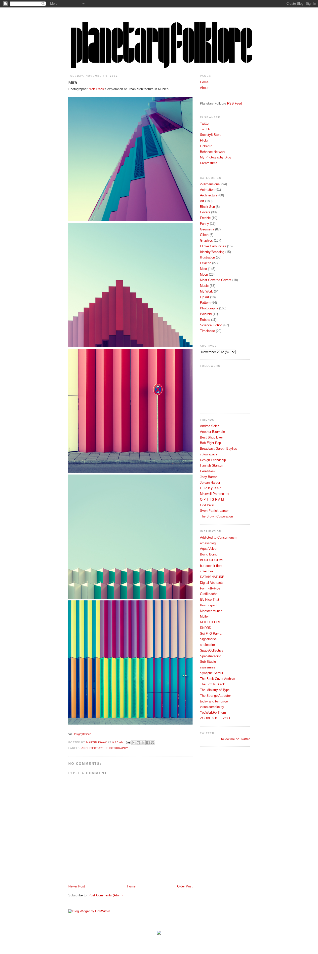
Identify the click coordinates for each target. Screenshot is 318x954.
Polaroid (206, 314)
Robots (205, 320)
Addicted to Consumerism (218, 537)
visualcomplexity (212, 707)
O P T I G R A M (212, 499)
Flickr (204, 140)
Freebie (205, 218)
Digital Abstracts (212, 583)
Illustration (207, 257)
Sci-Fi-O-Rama (210, 633)
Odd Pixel (207, 505)
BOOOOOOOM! (211, 560)
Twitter (204, 123)
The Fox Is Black (212, 684)
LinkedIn (206, 146)
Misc (203, 269)
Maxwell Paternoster (214, 494)
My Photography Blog (215, 157)
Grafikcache (208, 594)
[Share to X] (143, 742)
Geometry (207, 229)
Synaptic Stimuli (212, 673)
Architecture (92, 748)
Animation (207, 189)
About (204, 88)
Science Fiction (211, 325)
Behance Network (212, 152)
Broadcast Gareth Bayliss (218, 448)
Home (131, 886)
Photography (117, 748)
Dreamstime (208, 163)
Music (204, 286)
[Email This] (133, 742)
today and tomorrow (214, 701)
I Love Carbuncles (213, 246)
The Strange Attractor (215, 695)
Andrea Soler (209, 426)
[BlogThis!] (138, 742)
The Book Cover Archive (217, 679)
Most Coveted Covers (215, 280)
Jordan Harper (210, 482)
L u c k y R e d (210, 488)
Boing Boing (208, 554)
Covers (205, 212)
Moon (204, 274)
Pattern (205, 302)
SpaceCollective (211, 650)
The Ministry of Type (215, 690)
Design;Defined (82, 734)
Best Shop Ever (211, 437)
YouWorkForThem (213, 712)
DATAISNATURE (212, 577)
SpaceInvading (210, 656)
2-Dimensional (210, 184)
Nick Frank (96, 89)
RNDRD (205, 628)
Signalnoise (208, 639)
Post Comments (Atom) (105, 895)
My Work (206, 291)
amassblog (208, 543)
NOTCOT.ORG (210, 622)
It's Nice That (209, 599)
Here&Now (207, 471)
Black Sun (207, 207)
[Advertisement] (220, 826)
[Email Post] (128, 742)
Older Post (185, 886)
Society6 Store (210, 135)
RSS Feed (234, 103)
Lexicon (205, 263)
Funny (204, 223)
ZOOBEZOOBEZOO (215, 718)
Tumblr (205, 129)
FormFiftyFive (210, 588)
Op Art (204, 297)
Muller (204, 616)
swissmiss (207, 667)
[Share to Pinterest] (152, 742)
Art (202, 201)
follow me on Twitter (235, 739)
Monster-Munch (211, 611)
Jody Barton (208, 477)
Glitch (204, 235)
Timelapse (207, 331)
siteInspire (207, 645)
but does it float (211, 566)
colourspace (208, 454)
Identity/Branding (212, 252)
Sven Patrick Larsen (214, 511)
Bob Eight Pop (210, 443)
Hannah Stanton (211, 465)
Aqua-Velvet (208, 548)
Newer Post (76, 886)
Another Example (212, 432)
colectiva (206, 571)
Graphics (206, 240)
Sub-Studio (208, 661)
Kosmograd (208, 605)
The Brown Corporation (216, 516)
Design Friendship (213, 460)
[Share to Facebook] (147, 742)
